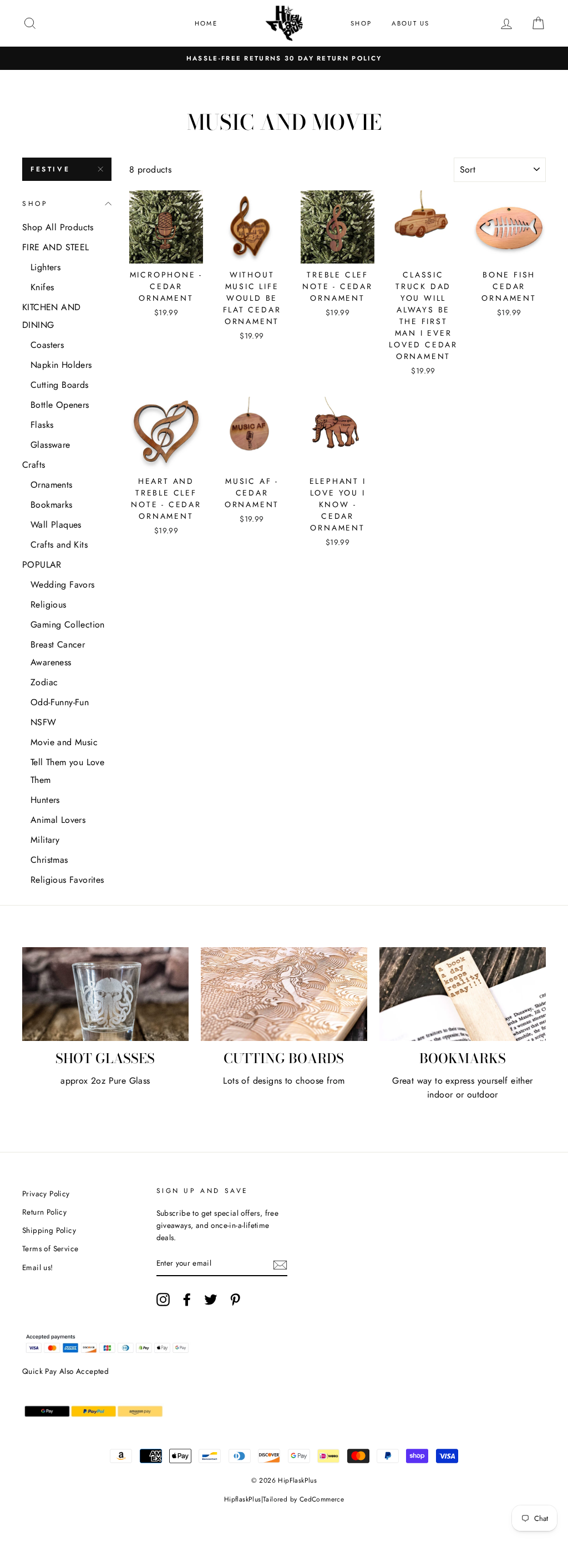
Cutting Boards (60, 384)
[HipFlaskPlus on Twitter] (210, 1299)
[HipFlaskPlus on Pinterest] (235, 1299)
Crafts (33, 464)
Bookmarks (52, 504)
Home (206, 23)
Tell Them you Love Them (67, 771)
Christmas (49, 859)
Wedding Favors (63, 584)
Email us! (37, 1267)
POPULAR (42, 564)
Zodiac (44, 682)
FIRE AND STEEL (55, 247)
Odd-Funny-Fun (60, 702)
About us (411, 23)
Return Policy (44, 1211)
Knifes (42, 287)
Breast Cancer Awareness (58, 653)
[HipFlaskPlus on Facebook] (187, 1299)
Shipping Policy (49, 1230)
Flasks (42, 424)
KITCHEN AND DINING (51, 316)
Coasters (47, 344)
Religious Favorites (67, 879)
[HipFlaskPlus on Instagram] (163, 1299)
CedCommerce (322, 1499)
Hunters (45, 799)
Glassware (50, 444)
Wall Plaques (56, 524)
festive (50, 169)
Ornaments (52, 484)
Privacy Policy (46, 1193)
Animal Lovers (58, 819)
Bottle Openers (60, 404)
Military (45, 839)
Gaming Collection (68, 624)
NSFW (44, 722)
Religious (49, 604)
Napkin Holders (61, 364)
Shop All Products (58, 227)
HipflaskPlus (242, 1499)
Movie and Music (64, 742)
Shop (361, 23)
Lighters (45, 267)
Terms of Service (50, 1248)
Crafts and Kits (59, 544)
